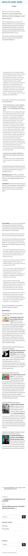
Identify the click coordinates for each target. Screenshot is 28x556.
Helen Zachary (15, 11)
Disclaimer (5, 526)
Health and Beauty (9, 487)
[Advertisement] (14, 56)
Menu (14, 6)
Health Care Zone (12, 2)
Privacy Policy (5, 528)
